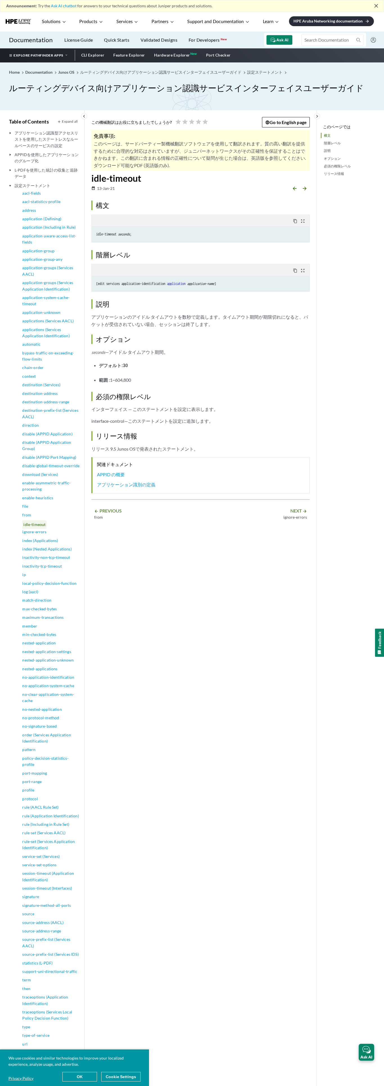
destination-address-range (45, 401)
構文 (327, 135)
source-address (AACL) (42, 922)
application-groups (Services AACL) (47, 270)
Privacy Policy (20, 1078)
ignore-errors (34, 531)
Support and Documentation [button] (215, 21)
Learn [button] (268, 21)
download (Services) (40, 474)
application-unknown (41, 312)
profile (28, 790)
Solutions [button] (51, 21)
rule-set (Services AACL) (43, 832)
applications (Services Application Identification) (45, 332)
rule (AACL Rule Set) (40, 807)
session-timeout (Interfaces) (47, 888)
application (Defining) (41, 218)
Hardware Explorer (172, 55)
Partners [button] (160, 21)
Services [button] (124, 21)
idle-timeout (34, 524)
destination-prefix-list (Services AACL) (50, 413)
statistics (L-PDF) (37, 963)
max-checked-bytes (39, 608)
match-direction (36, 600)
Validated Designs (159, 39)
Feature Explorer (129, 55)
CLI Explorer (93, 55)
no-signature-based (39, 726)
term (26, 979)
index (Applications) (40, 540)
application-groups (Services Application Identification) (47, 285)
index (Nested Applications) (46, 549)
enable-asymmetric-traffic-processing (46, 485)
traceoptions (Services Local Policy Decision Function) (47, 1014)
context (29, 376)
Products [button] (88, 21)
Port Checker (218, 55)
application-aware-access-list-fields (49, 238)
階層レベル (332, 143)
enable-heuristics (37, 497)
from (26, 514)
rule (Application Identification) (50, 815)
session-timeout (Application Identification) (48, 876)
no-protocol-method (40, 717)
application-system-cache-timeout (45, 300)
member (29, 626)
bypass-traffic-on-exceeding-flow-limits (48, 355)
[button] (366, 1052)
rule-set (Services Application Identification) (48, 844)
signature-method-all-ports (46, 905)
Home (15, 72)
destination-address (40, 393)
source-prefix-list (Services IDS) (50, 954)
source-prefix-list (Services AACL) (46, 942)
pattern (28, 749)
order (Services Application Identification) (46, 737)
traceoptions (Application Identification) (45, 1000)
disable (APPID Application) (47, 433)
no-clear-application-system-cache (48, 697)
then (26, 988)
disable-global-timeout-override (51, 465)
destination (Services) (41, 384)
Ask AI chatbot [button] (63, 5)
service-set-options (39, 864)
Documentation (31, 40)
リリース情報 (334, 174)
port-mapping (34, 773)
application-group (38, 250)
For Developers (208, 39)
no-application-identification (48, 677)
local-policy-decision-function (49, 583)
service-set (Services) (41, 856)
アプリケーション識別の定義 (126, 484)
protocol (30, 798)
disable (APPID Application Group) (46, 445)
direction (30, 425)
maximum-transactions (43, 617)
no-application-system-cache (48, 685)
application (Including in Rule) (49, 227)
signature (30, 896)
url (24, 1044)
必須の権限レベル (337, 166)
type (26, 1026)
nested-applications (39, 668)
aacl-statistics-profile (41, 201)
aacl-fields (31, 193)
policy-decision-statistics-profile (45, 761)
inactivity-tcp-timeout (42, 566)
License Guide (78, 39)
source (28, 913)
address (29, 210)
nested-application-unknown (48, 660)
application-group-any (42, 259)
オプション (332, 158)
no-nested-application (42, 709)
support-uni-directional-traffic (49, 971)
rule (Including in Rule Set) (45, 824)
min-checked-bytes (39, 634)
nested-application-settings (46, 651)
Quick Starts (116, 39)
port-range (32, 781)
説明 (327, 151)
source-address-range (41, 930)
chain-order (33, 367)
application (176, 284)
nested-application (39, 642)
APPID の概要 (111, 474)
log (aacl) (30, 591)
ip (24, 574)
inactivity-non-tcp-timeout (46, 557)
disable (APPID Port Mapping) (49, 457)
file (25, 506)
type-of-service (35, 1035)
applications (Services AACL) (47, 320)
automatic (31, 344)
